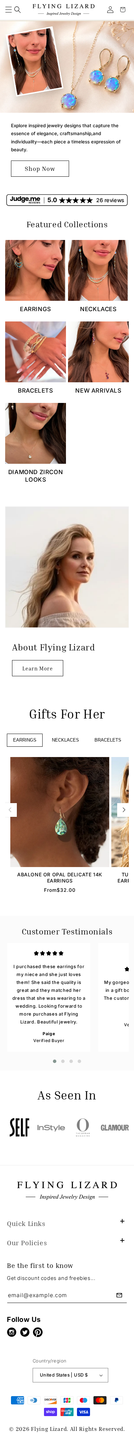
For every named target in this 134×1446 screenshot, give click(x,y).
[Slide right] (124, 810)
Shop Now (40, 168)
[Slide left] (10, 810)
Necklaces (98, 309)
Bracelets (35, 390)
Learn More (37, 668)
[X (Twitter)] (26, 1332)
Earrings (35, 309)
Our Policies (27, 1242)
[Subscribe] (119, 1295)
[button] (8, 9)
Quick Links (26, 1223)
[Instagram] (13, 1332)
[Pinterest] (39, 1332)
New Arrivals (98, 390)
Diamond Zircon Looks (35, 476)
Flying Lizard (49, 1428)
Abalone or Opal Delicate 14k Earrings (59, 878)
